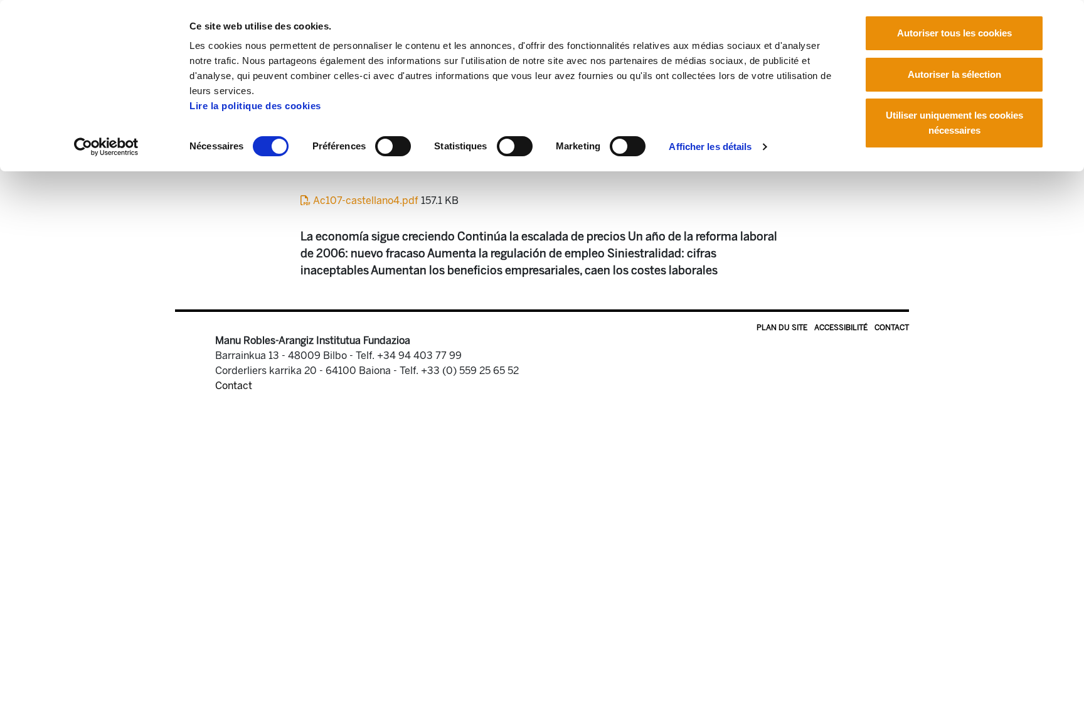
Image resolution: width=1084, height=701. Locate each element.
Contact (891, 327)
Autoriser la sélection (954, 74)
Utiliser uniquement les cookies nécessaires (954, 123)
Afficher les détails (710, 146)
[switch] (393, 146)
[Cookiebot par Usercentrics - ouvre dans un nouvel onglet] (106, 146)
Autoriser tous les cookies (954, 33)
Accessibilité (841, 327)
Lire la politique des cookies (255, 105)
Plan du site (782, 327)
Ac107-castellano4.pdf (366, 200)
